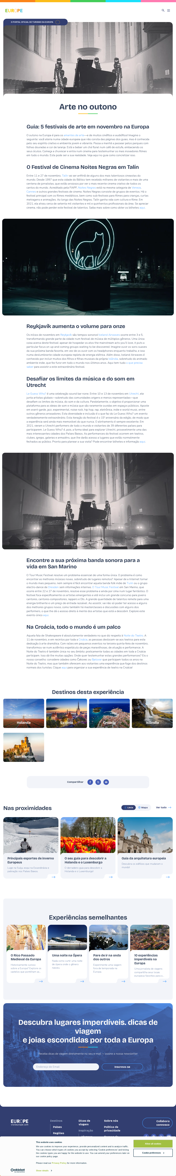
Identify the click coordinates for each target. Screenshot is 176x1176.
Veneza (136, 187)
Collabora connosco (163, 1122)
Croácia (83, 639)
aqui (142, 207)
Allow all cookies (153, 1144)
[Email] (106, 782)
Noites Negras (87, 187)
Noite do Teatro (133, 635)
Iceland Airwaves (109, 335)
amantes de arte (74, 135)
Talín (65, 176)
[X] (98, 782)
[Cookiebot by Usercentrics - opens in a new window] (18, 1171)
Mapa (144, 807)
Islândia (113, 359)
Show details (42, 1170)
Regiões (58, 1133)
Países (57, 1127)
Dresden (53, 587)
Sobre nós (111, 1121)
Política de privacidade (112, 1128)
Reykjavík (66, 335)
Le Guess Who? (36, 394)
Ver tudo (161, 807)
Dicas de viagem (84, 1122)
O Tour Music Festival (105, 587)
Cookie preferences (151, 1152)
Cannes (31, 191)
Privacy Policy (59, 1163)
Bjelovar (97, 659)
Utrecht (134, 394)
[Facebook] (90, 782)
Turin (130, 583)
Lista (130, 807)
